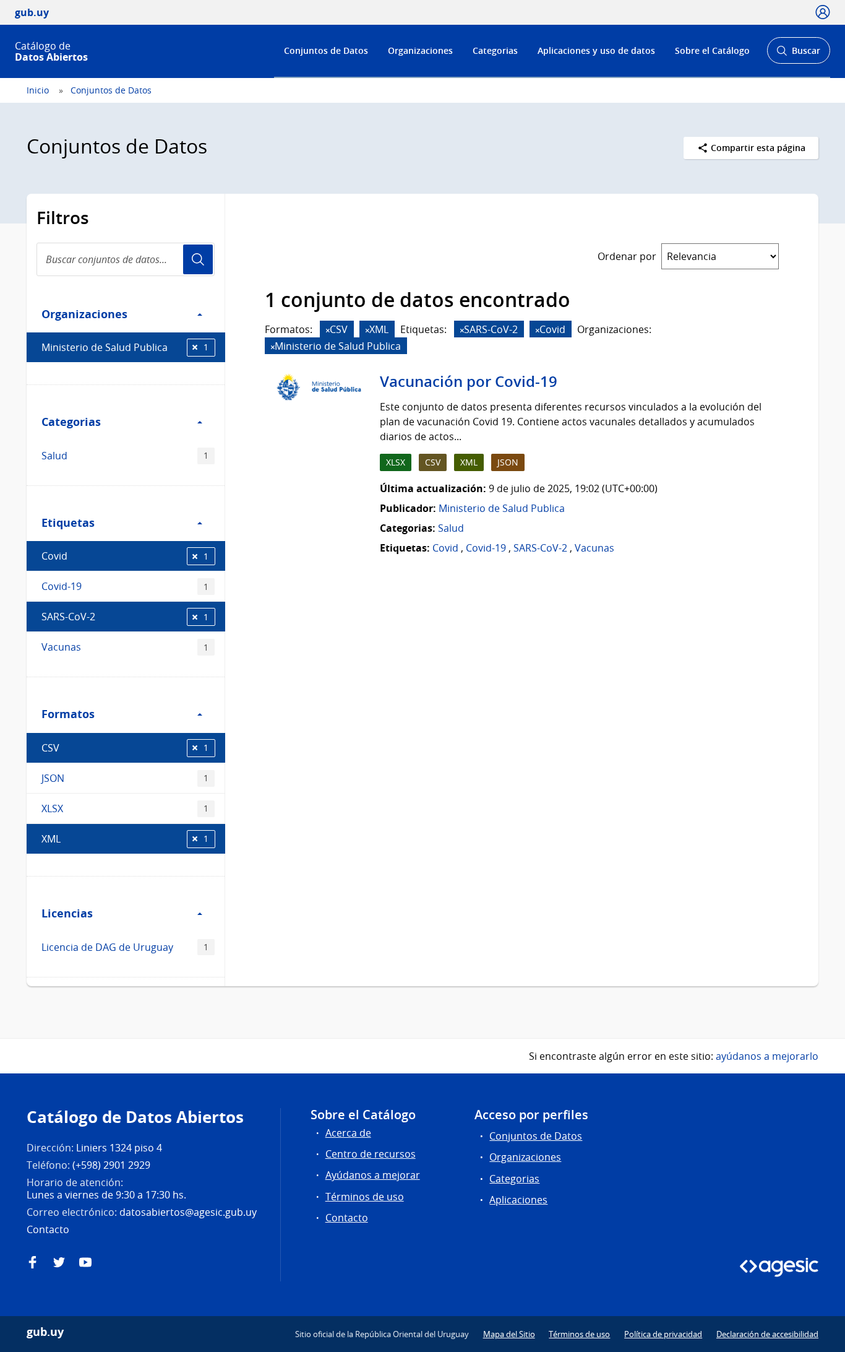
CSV (124, 748)
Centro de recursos (370, 1154)
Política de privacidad (663, 1334)
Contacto (346, 1217)
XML (124, 839)
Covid (124, 556)
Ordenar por (627, 256)
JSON (124, 778)
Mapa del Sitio (509, 1334)
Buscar (798, 54)
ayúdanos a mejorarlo (767, 1056)
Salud (124, 455)
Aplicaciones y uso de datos (596, 50)
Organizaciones (420, 50)
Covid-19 (124, 586)
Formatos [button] (68, 714)
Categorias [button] (71, 422)
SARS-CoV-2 (124, 616)
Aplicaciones (518, 1200)
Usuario (198, 259)
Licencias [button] (67, 913)
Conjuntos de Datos (326, 50)
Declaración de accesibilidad (767, 1334)
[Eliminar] (328, 330)
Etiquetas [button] (68, 522)
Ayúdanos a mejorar (372, 1175)
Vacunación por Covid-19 (468, 381)
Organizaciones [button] (84, 314)
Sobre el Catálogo (712, 50)
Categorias (495, 50)
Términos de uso (364, 1196)
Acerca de (348, 1133)
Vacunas (124, 647)
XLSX (124, 808)
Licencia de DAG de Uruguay (124, 947)
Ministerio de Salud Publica (124, 347)
